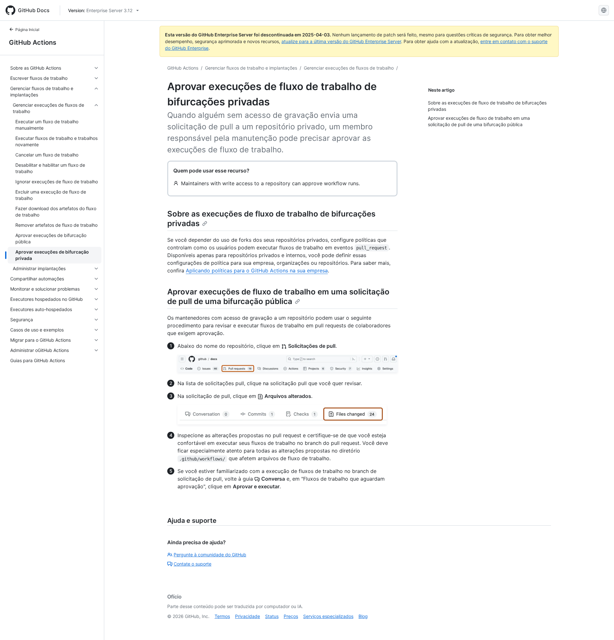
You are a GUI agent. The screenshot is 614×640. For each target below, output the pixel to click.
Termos (222, 616)
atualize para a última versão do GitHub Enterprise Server (341, 41)
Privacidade (247, 616)
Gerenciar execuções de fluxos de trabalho (349, 68)
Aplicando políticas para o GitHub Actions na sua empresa (257, 270)
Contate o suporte (192, 564)
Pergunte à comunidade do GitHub (210, 554)
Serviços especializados (328, 616)
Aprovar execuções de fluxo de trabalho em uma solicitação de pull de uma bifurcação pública (278, 296)
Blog (363, 616)
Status (272, 616)
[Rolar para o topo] (600, 626)
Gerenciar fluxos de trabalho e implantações (251, 68)
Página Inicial (27, 29)
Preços (291, 616)
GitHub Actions (32, 42)
